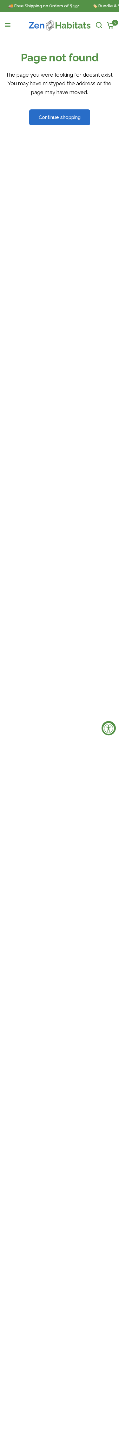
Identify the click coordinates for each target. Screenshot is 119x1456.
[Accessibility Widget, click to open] (109, 728)
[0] (109, 25)
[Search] (99, 25)
